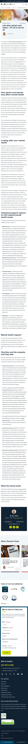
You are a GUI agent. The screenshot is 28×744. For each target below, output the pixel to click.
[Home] (8, 4)
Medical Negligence (5, 686)
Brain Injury (3, 683)
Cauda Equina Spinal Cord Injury (9, 428)
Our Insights (8, 7)
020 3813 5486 (7, 665)
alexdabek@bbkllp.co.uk (14, 524)
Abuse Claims (4, 690)
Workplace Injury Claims (6, 694)
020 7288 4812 (8, 521)
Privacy (2, 735)
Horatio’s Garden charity (7, 390)
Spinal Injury (6, 23)
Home (2, 7)
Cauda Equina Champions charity (10, 450)
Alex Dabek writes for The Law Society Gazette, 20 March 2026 (10, 562)
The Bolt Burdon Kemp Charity (8, 697)
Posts (14, 7)
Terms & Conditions (5, 733)
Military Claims (4, 688)
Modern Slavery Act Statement (7, 738)
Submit (6, 652)
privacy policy (13, 647)
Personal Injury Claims (6, 692)
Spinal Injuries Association (8, 365)
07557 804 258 (19, 521)
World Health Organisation (15, 41)
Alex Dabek (11, 33)
